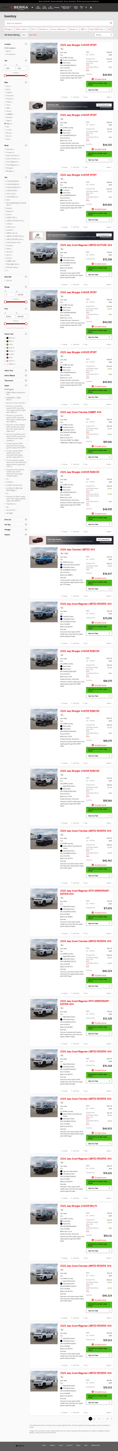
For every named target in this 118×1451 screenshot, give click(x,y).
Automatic (44, 29)
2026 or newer (22, 29)
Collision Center (76, 7)
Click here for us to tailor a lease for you (97, 84)
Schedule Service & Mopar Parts (66, 7)
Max (17, 65)
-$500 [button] (110, 67)
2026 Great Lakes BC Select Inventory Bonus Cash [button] (92, 496)
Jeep (23, 34)
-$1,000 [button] (109, 434)
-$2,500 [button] (109, 61)
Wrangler (9, 29)
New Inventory (38, 7)
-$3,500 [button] (109, 429)
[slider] (5, 75)
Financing (56, 7)
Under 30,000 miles (97, 29)
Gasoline (74, 29)
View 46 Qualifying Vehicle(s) (103, 235)
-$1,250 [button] (109, 494)
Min (5, 65)
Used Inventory (44, 7)
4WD (84, 29)
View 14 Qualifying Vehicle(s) (103, 540)
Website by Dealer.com (20, 1446)
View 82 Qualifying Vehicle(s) (103, 105)
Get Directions (50, 7)
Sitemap (78, 1445)
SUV (33, 29)
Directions (52, 1445)
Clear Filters (33, 35)
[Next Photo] (56, 53)
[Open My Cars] (90, 7)
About (81, 7)
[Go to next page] (112, 1419)
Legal (86, 1445)
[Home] (5, 7)
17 (107, 1419)
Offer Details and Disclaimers (106, 107)
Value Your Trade (93, 90)
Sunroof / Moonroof (59, 29)
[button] (86, 49)
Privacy (60, 1445)
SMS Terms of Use (95, 1445)
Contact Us (69, 1445)
